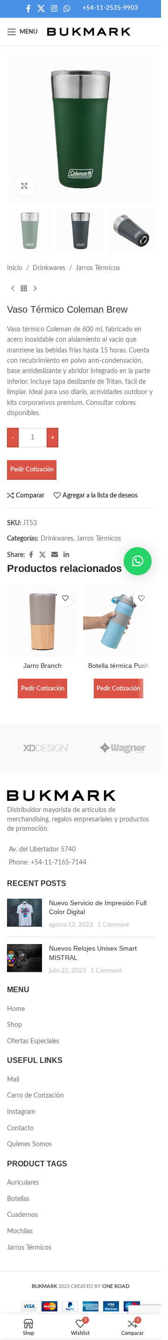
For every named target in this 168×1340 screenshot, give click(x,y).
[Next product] (35, 288)
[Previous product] (12, 288)
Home (16, 1009)
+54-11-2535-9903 (110, 8)
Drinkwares (49, 268)
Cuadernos (22, 1215)
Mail (13, 1079)
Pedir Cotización (32, 470)
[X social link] (41, 8)
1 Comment (113, 925)
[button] (138, 561)
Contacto (20, 1128)
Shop (14, 1025)
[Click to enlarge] (24, 185)
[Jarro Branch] (42, 621)
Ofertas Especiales (33, 1041)
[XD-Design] (45, 748)
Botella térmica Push (118, 665)
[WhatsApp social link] (67, 8)
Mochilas (20, 1231)
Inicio (14, 268)
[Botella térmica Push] (118, 621)
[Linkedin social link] (66, 555)
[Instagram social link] (54, 8)
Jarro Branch (42, 665)
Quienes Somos (29, 1144)
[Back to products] (23, 288)
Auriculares (23, 1182)
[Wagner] (122, 748)
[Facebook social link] (28, 8)
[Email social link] (55, 555)
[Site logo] (89, 32)
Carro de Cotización (35, 1095)
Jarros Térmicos (98, 268)
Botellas (18, 1199)
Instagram (21, 1112)
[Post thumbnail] (24, 914)
